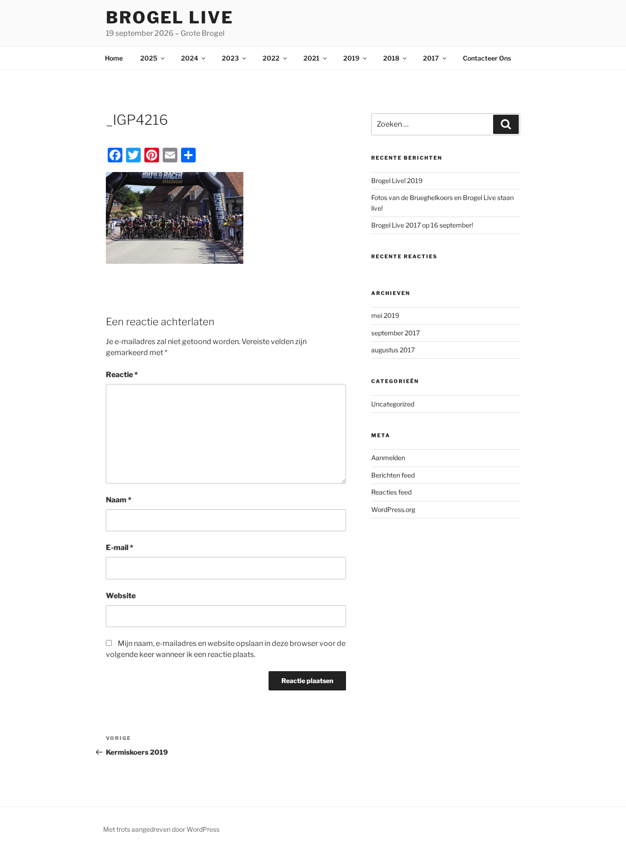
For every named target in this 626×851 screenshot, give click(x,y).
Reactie (122, 374)
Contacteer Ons (487, 58)
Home (114, 58)
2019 (351, 58)
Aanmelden (388, 458)
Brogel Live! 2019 (397, 180)
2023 (230, 58)
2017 (431, 58)
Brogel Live (170, 17)
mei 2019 (385, 315)
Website (121, 595)
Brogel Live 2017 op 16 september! (422, 225)
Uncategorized (392, 404)
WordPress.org (393, 509)
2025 (148, 58)
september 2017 (395, 333)
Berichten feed (393, 475)
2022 (271, 58)
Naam (119, 499)
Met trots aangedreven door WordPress (161, 829)
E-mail (119, 547)
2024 (189, 58)
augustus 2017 (393, 350)
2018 (391, 58)
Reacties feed (391, 492)
